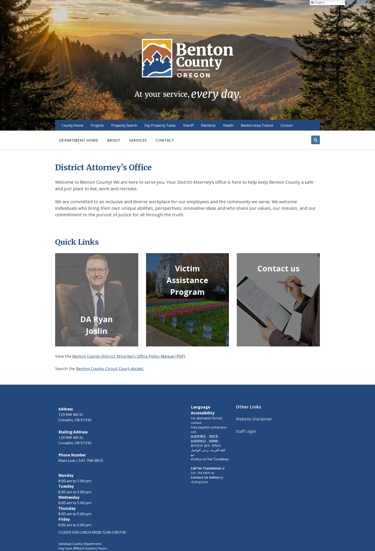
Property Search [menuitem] (124, 125)
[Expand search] (315, 140)
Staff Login (246, 431)
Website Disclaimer (254, 418)
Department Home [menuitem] (78, 140)
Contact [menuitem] (287, 125)
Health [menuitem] (228, 125)
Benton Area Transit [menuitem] (257, 125)
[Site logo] (187, 69)
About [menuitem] (113, 140)
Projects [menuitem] (97, 125)
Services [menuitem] (138, 140)
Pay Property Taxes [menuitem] (160, 125)
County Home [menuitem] (72, 125)
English (319, 2)
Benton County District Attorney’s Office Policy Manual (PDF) (128, 356)
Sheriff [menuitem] (188, 125)
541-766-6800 (200, 473)
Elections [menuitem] (208, 125)
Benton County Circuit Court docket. (110, 368)
